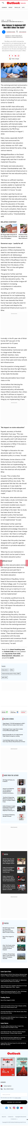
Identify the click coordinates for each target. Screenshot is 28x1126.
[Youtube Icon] (21, 1108)
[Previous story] (1, 563)
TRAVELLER (17, 7)
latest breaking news (17, 649)
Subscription (7, 1086)
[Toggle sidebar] (4, 3)
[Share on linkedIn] (15, 55)
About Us (4, 1116)
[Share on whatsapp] (18, 55)
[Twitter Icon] (10, 1108)
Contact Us (10, 1116)
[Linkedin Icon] (17, 1108)
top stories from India (12, 654)
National (9, 20)
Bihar (11, 670)
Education (16, 656)
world (12, 658)
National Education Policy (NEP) (11, 673)
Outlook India (9, 651)
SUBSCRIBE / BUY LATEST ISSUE (14, 1102)
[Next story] (27, 563)
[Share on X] (12, 55)
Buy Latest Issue (8, 1089)
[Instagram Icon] (14, 1108)
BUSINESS (4, 7)
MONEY (10, 7)
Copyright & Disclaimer (20, 1116)
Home (2, 20)
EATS (23, 7)
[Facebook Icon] (6, 1108)
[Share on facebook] (9, 55)
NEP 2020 (4, 677)
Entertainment (7, 656)
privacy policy (18, 1097)
